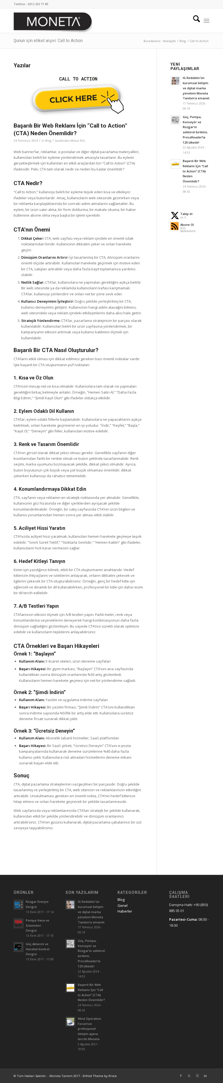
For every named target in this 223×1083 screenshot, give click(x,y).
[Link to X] (189, 1076)
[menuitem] (194, 20)
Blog (48, 140)
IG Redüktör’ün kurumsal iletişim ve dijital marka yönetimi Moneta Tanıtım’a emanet (196, 88)
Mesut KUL (77, 140)
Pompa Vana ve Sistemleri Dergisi (37, 925)
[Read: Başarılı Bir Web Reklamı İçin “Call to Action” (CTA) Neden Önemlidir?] (175, 164)
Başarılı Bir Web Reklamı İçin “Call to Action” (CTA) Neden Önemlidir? (195, 171)
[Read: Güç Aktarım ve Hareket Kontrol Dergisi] (18, 947)
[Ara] (194, 20)
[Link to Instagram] (197, 1076)
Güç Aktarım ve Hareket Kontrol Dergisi (37, 949)
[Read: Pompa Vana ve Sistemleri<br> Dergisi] (18, 923)
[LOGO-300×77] (53, 22)
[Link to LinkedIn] (205, 1076)
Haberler (124, 911)
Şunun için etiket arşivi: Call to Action (48, 40)
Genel (122, 905)
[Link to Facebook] (181, 1076)
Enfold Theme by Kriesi (100, 1076)
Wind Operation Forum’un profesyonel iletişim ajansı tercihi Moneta (89, 1028)
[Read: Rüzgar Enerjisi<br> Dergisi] (18, 905)
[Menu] (206, 20)
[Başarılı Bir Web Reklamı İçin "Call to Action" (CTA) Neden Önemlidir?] (78, 95)
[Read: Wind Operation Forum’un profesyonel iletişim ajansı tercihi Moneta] (70, 1022)
